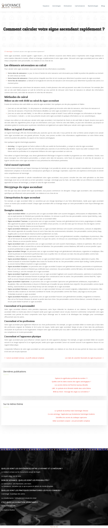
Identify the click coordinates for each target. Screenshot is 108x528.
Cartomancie (80, 6)
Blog (103, 6)
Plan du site (54, 527)
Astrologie (56, 6)
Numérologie (93, 6)
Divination (68, 6)
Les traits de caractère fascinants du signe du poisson (83, 358)
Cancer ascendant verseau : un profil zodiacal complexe (25, 358)
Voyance (46, 6)
